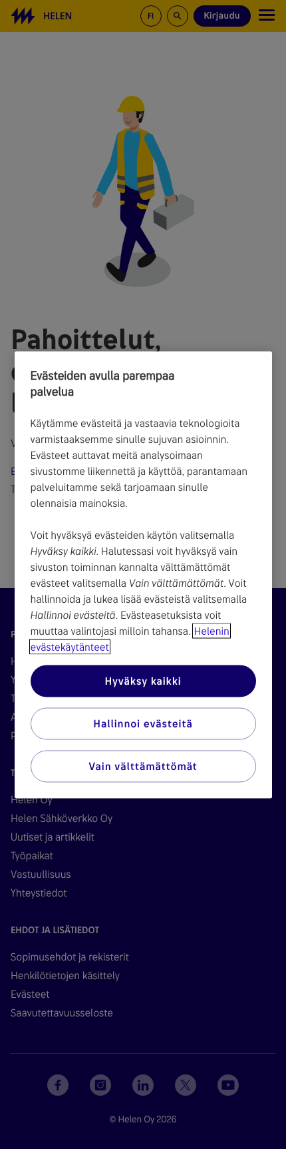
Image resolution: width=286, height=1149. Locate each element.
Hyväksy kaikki (142, 680)
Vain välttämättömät (142, 765)
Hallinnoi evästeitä (142, 723)
